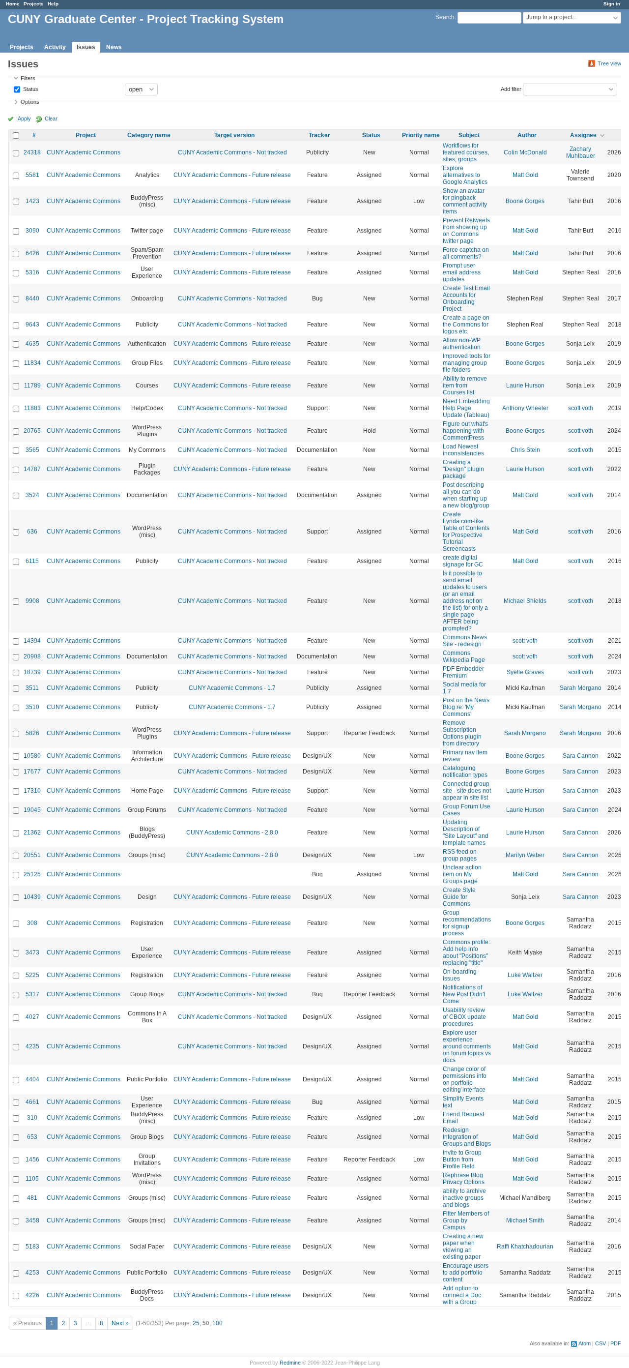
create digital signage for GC (463, 561)
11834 (32, 362)
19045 (32, 809)
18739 (32, 672)
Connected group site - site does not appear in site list (467, 790)
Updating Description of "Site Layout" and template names (465, 832)
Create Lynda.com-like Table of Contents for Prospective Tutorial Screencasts (466, 531)
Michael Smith (525, 1220)
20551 (32, 855)
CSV (600, 1343)
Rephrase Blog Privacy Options (464, 1179)
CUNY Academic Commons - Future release (232, 175)
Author (527, 135)
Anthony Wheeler (525, 408)
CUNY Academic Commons (83, 152)
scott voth (580, 408)
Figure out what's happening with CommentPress (465, 430)
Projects (34, 3)
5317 (32, 994)
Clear (51, 118)
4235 (32, 1046)
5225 (32, 975)
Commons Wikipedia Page (464, 656)
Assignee (583, 135)
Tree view (609, 63)
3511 (32, 687)
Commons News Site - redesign (465, 641)
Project (86, 135)
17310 (32, 790)
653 (32, 1136)
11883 (32, 408)
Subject (469, 135)
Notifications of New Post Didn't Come (464, 994)
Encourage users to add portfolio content (465, 1272)
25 (196, 1323)
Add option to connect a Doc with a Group (462, 1295)
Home (13, 3)
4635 (32, 343)
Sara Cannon (581, 755)
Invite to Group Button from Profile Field (462, 1159)
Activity (55, 47)
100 (217, 1323)
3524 (32, 495)
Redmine (290, 1363)
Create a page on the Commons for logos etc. (466, 324)
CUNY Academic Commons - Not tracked (232, 152)
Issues (86, 47)
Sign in (611, 3)
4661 (32, 1102)
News (114, 47)
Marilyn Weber (525, 855)
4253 (32, 1272)
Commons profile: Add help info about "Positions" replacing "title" (466, 952)
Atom (584, 1343)
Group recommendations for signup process (467, 923)
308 (32, 923)
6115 (32, 561)
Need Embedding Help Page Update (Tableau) (466, 408)
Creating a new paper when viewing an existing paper (463, 1246)
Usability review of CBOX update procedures (464, 1017)
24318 (32, 152)
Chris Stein (525, 449)
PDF (615, 1343)
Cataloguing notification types (465, 771)
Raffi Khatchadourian (525, 1246)
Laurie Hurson (525, 385)
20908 (32, 656)
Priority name (421, 135)
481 (32, 1197)
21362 (32, 832)
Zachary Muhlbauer (580, 152)
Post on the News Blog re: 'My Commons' (466, 707)
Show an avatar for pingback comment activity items (465, 201)
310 (32, 1117)
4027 (32, 1016)
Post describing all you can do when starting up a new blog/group (466, 495)
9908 (32, 600)
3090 (32, 230)
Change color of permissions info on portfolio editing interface (464, 1079)
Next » (120, 1323)
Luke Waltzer (525, 975)
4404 (32, 1079)
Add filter (511, 88)
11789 (32, 385)
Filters (28, 78)
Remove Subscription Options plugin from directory (462, 733)
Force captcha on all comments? (466, 253)
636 (32, 531)
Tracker (319, 135)
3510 (32, 707)
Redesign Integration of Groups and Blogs (467, 1137)
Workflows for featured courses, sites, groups (466, 152)
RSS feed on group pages (460, 855)
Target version (234, 135)
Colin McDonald (525, 152)
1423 (32, 201)
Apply (24, 118)
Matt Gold (525, 175)
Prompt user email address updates (462, 272)
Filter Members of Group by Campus (466, 1220)
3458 (32, 1220)
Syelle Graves (525, 672)
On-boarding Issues (460, 975)
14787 (32, 469)
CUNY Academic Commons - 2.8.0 (232, 832)
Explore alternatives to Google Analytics (465, 175)
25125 (32, 874)
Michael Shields (525, 600)
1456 (32, 1159)
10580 (32, 755)
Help (53, 3)
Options (30, 102)
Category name (149, 135)
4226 (32, 1295)
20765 (32, 430)
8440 (32, 298)
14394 (32, 640)
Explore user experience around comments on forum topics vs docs (467, 1046)
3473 (32, 952)
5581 (32, 175)
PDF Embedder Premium (463, 672)
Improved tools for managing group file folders (466, 363)
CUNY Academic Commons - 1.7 (232, 687)
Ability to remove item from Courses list (465, 385)
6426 (32, 253)
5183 (32, 1246)
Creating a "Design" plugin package (463, 469)
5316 (32, 272)
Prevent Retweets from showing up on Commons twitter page (466, 230)
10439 (32, 896)
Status (30, 88)
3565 (32, 449)
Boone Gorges (525, 201)
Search (445, 17)
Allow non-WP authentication (462, 344)
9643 (32, 324)
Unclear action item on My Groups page (462, 874)
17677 (32, 771)
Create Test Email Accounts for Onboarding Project (466, 298)
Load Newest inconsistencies (463, 450)
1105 (32, 1178)
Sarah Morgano (580, 687)
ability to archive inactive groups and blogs (464, 1198)
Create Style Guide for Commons (459, 897)
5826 (32, 733)
